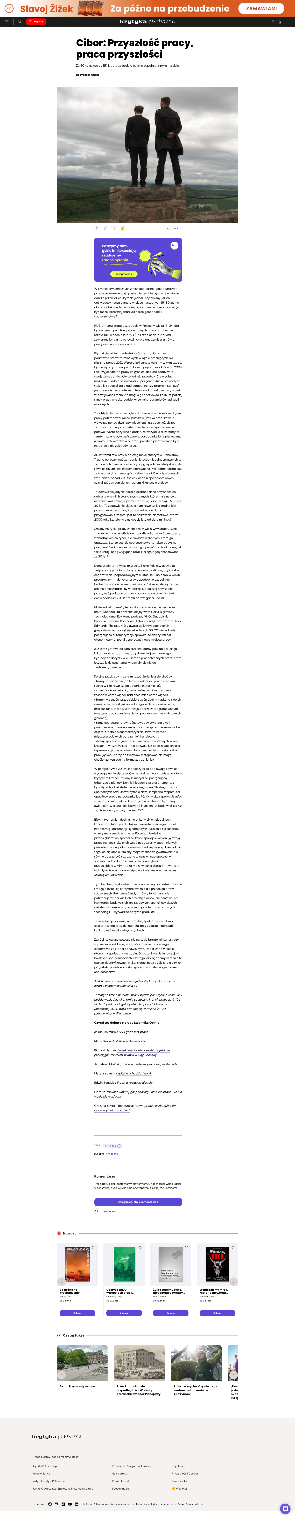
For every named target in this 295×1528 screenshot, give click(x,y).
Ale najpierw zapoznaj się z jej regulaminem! (149, 1188)
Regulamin (178, 1466)
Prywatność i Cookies (185, 1473)
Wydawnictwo (41, 1473)
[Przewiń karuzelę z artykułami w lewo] (61, 1375)
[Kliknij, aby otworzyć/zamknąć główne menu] (7, 22)
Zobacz (77, 1313)
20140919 (112, 1154)
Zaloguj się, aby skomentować (138, 1202)
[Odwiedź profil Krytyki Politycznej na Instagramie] (57, 1504)
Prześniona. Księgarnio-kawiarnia (132, 1466)
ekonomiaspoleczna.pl (120, 986)
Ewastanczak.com (194, 1504)
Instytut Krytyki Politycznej (49, 1481)
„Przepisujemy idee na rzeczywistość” (55, 1457)
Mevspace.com (168, 1504)
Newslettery (119, 1473)
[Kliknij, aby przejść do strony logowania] (273, 22)
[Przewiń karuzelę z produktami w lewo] (61, 1281)
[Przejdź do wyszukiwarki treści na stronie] (20, 22)
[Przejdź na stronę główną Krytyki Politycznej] (56, 1437)
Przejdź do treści (17, 8)
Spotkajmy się (121, 1488)
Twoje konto (179, 1481)
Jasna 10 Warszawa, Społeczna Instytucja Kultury (62, 1488)
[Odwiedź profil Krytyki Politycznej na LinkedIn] (77, 1504)
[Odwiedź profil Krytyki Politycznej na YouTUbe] (70, 1504)
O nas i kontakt (121, 1481)
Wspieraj (39, 21)
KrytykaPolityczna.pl (45, 1466)
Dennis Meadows (135, 783)
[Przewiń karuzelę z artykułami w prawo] (233, 1375)
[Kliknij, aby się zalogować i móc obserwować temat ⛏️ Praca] (119, 1146)
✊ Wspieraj (179, 1488)
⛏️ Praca (110, 1146)
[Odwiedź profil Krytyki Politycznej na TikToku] (63, 1504)
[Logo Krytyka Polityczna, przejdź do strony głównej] (147, 21)
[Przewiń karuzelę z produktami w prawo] (233, 1281)
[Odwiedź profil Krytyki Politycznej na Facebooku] (50, 1504)
